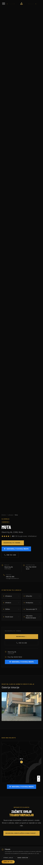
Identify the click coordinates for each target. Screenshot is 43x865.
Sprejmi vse (8, 862)
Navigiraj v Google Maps (18, 549)
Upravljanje (8, 857)
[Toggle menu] (4, 4)
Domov (4, 515)
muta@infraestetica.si (12, 578)
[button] (38, 777)
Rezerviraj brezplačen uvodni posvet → (22, 833)
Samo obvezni (22, 857)
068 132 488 (11, 555)
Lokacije (10, 515)
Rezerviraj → (21, 636)
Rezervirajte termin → (13, 542)
